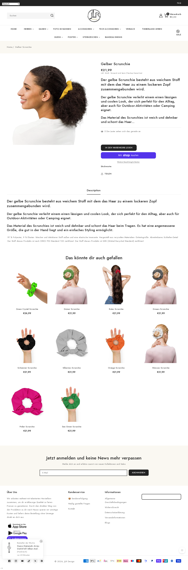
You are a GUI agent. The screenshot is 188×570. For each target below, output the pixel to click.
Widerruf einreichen (161, 497)
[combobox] (31, 16)
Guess (57, 37)
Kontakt (71, 508)
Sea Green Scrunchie (71, 426)
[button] (172, 16)
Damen (42, 29)
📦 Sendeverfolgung (78, 498)
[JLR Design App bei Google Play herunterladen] (17, 532)
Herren (28, 29)
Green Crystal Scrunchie (27, 309)
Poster (72, 37)
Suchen (52, 15)
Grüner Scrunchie (72, 309)
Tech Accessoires (109, 29)
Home (9, 47)
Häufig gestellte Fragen (79, 503)
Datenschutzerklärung (115, 512)
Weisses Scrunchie (160, 367)
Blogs (107, 522)
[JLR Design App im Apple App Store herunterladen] (17, 525)
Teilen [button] (108, 173)
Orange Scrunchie (116, 367)
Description (94, 190)
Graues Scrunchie (161, 309)
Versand (114, 73)
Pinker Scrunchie (27, 426)
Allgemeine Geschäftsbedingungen (115, 500)
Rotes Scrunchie (116, 309)
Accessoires (85, 29)
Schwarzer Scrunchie (27, 367)
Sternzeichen (90, 37)
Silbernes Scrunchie (72, 367)
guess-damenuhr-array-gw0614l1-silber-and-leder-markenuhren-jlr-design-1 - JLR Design (28, 547)
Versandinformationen (115, 517)
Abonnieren (138, 472)
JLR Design (69, 561)
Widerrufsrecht (112, 507)
